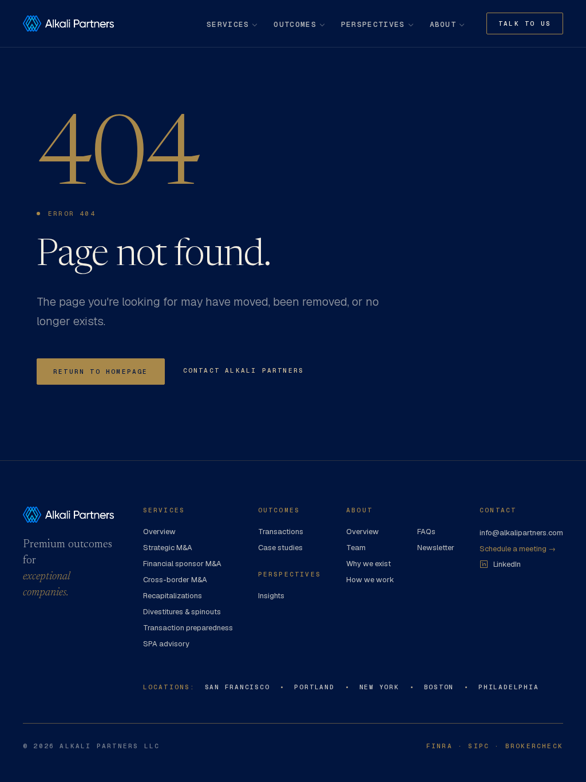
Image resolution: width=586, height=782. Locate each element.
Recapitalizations (172, 596)
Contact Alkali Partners (243, 370)
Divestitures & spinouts (182, 612)
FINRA (439, 746)
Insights (271, 596)
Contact (498, 510)
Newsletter (435, 547)
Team (356, 547)
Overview (159, 531)
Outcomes (295, 24)
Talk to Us (524, 23)
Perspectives (373, 24)
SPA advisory (166, 644)
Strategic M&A (167, 547)
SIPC (478, 746)
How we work (370, 579)
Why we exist (368, 563)
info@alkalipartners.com (521, 533)
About (443, 24)
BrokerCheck (534, 746)
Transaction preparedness (188, 628)
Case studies (280, 547)
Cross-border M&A (175, 579)
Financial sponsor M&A (182, 563)
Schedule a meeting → (518, 549)
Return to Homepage (100, 372)
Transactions (280, 531)
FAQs (426, 531)
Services (228, 24)
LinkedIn (507, 564)
